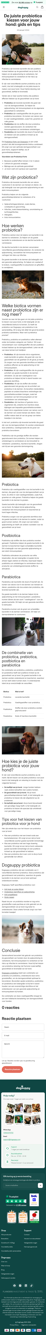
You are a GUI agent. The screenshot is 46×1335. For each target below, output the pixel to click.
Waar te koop (5, 1266)
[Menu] (4, 7)
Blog (2, 1270)
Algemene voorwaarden (28, 1325)
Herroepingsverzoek (30, 1247)
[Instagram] (20, 1285)
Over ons (4, 1262)
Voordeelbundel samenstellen (11, 1251)
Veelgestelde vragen (30, 1243)
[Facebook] (14, 1285)
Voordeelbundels (7, 1247)
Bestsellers (4, 1239)
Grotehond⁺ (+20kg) (8, 1243)
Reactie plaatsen (12, 1069)
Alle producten (6, 1235)
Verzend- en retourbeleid (32, 1239)
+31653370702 (8, 1133)
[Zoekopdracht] (37, 7)
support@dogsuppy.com (11, 1140)
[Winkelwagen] (42, 7)
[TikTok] (31, 1285)
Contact (27, 1235)
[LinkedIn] (25, 1285)
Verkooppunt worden (8, 1278)
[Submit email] (40, 1185)
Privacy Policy (14, 1325)
